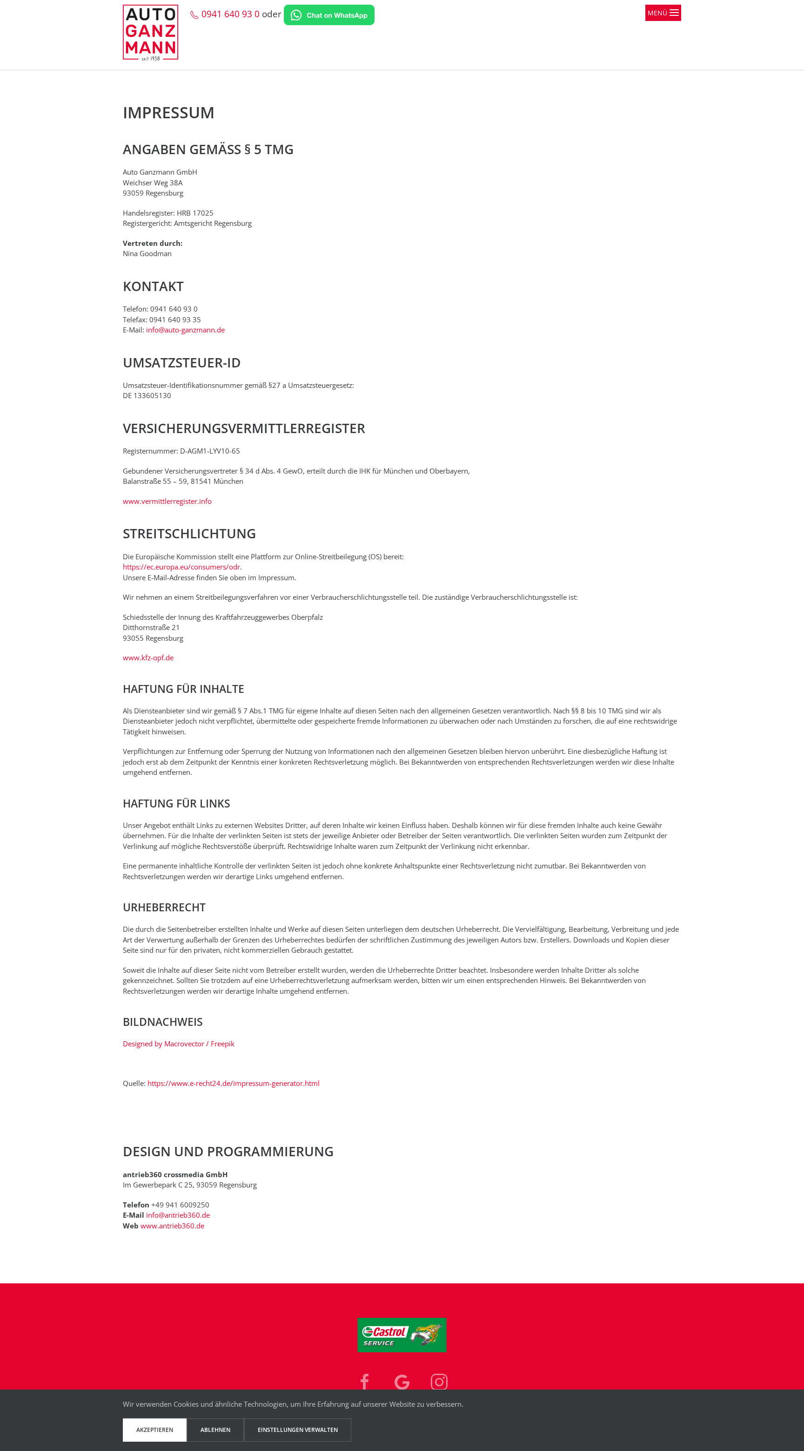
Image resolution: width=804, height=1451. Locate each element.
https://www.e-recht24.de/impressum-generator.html (233, 1083)
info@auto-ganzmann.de (185, 329)
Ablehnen (215, 1430)
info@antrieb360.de (178, 1215)
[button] (663, 37)
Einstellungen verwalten (298, 1430)
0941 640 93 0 (229, 14)
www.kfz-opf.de (148, 657)
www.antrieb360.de (172, 1225)
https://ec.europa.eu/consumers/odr (181, 566)
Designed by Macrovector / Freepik (178, 1043)
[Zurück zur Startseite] (156, 37)
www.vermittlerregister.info (167, 501)
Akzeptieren (154, 1430)
